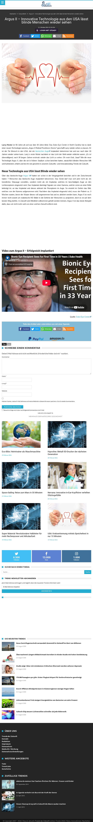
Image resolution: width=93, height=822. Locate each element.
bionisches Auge (42, 151)
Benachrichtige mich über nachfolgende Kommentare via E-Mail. (24, 410)
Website (4, 391)
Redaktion (6, 741)
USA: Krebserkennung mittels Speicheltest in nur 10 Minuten (68, 534)
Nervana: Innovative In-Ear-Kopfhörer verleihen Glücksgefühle (69, 493)
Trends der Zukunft (9, 736)
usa (9, 344)
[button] (24, 36)
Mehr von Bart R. (45, 413)
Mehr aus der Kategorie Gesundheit (45, 416)
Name (4, 376)
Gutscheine (6, 769)
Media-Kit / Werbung (10, 749)
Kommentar (5, 357)
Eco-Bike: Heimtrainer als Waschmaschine (21, 451)
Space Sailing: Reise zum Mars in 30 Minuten (22, 492)
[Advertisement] (46, 123)
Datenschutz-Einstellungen (12, 751)
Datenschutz (7, 746)
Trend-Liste (6, 766)
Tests (4, 764)
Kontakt (5, 739)
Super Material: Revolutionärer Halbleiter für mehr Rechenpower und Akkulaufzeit (22, 534)
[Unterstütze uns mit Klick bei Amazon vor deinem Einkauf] (57, 338)
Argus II (26, 176)
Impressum (6, 744)
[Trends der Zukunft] (46, 4)
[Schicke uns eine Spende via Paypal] (35, 338)
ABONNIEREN (46, 591)
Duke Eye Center (83, 317)
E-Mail (4, 384)
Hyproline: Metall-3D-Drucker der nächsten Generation (67, 452)
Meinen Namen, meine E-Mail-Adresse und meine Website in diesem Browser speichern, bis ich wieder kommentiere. (38, 401)
